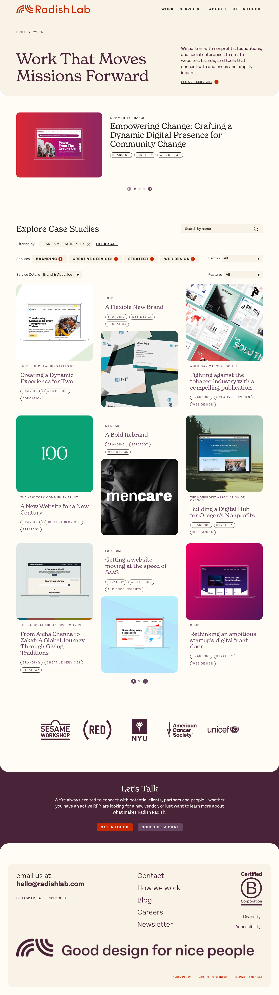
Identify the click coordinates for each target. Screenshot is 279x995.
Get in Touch (115, 827)
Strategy (144, 154)
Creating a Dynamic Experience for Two (46, 378)
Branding (121, 154)
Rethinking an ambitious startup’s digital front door (223, 640)
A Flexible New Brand (134, 306)
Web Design (170, 154)
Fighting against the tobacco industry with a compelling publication (222, 381)
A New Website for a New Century (54, 509)
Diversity (252, 916)
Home (21, 31)
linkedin (53, 898)
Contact (150, 876)
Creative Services (93, 259)
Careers (150, 912)
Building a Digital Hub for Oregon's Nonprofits (222, 512)
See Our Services (196, 81)
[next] (150, 189)
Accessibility (248, 926)
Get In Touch (247, 9)
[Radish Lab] (53, 9)
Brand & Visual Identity (63, 244)
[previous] (129, 189)
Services (190, 9)
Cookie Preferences (213, 976)
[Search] (256, 229)
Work (167, 9)
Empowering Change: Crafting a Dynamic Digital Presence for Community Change (171, 135)
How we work (158, 888)
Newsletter (155, 924)
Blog (144, 900)
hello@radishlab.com (50, 884)
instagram (26, 898)
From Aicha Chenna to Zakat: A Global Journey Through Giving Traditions (52, 643)
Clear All (107, 244)
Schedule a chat (160, 827)
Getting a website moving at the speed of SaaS (135, 566)
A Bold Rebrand (126, 434)
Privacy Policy (181, 976)
